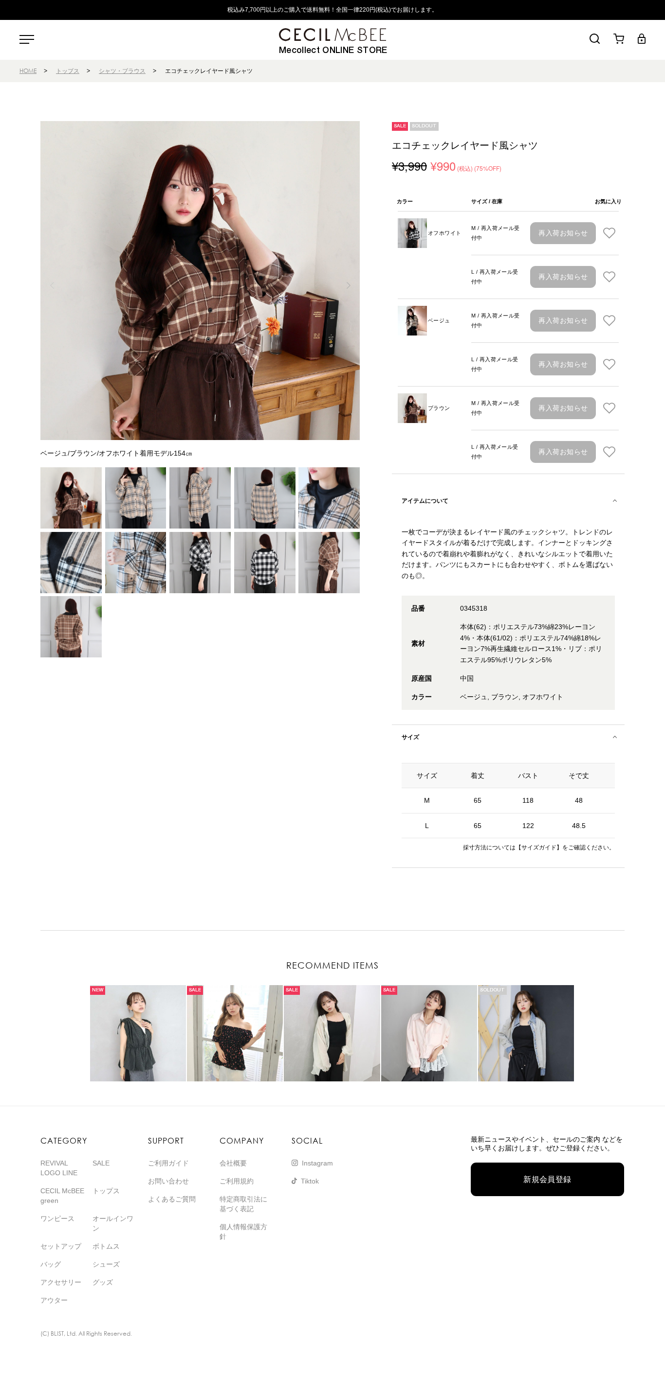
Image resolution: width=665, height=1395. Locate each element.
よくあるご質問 (172, 1199)
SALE (101, 1163)
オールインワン (112, 1223)
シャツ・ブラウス (122, 71)
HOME (28, 71)
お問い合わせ (168, 1181)
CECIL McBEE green (62, 1195)
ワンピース (57, 1218)
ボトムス (106, 1246)
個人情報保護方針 (243, 1231)
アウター (54, 1300)
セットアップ (60, 1246)
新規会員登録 (547, 1179)
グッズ (102, 1282)
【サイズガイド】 (539, 847)
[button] (348, 285)
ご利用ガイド (168, 1163)
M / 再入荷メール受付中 (495, 233)
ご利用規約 (237, 1181)
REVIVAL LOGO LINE (58, 1168)
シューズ (106, 1264)
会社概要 (233, 1163)
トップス (67, 71)
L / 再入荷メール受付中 (494, 276)
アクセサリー (60, 1282)
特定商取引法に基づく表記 (243, 1204)
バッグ (50, 1264)
